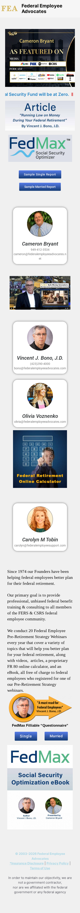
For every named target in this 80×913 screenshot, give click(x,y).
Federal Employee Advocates (42, 8)
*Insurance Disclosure (27, 863)
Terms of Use (40, 868)
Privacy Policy (58, 863)
